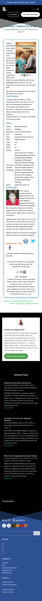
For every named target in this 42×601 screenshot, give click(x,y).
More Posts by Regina (16, 356)
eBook (20, 32)
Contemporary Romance (10, 568)
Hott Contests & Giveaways (28, 388)
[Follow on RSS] (25, 525)
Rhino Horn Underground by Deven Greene (20, 456)
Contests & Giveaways (9, 584)
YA (23, 32)
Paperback (7, 390)
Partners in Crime (17, 390)
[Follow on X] (9, 526)
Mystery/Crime (7, 572)
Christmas (5, 563)
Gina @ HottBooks (12, 29)
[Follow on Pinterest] (21, 525)
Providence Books (8, 589)
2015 (30, 29)
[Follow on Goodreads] (13, 526)
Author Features (30, 14)
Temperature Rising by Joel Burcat (17, 383)
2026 (31, 385)
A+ (34, 423)
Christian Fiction (7, 570)
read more (8, 408)
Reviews (13, 14)
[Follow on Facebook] (4, 526)
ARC (33, 29)
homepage (28, 294)
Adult (6, 388)
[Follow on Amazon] (17, 525)
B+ (37, 29)
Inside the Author (7, 582)
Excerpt (15, 388)
